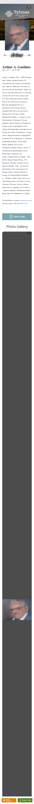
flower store (24, 203)
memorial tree (25, 200)
